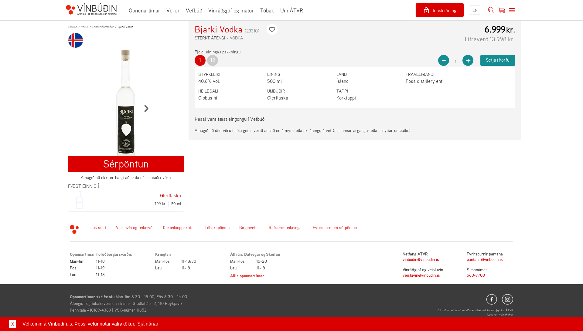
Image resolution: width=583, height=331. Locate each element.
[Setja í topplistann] (272, 29)
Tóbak (267, 10)
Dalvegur (252, 254)
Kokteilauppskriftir (179, 227)
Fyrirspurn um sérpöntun (335, 227)
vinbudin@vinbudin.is (421, 259)
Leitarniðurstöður (103, 27)
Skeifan (273, 254)
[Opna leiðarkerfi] (512, 10)
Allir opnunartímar (247, 275)
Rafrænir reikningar (286, 227)
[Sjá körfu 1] (501, 10)
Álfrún (236, 254)
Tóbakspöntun (217, 227)
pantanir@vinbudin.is (485, 259)
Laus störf (97, 227)
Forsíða (72, 27)
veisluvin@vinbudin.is (421, 275)
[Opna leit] (491, 10)
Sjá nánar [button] (147, 323)
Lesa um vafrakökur (500, 314)
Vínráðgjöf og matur (231, 10)
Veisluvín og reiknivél (134, 227)
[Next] (146, 108)
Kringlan (163, 254)
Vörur (173, 10)
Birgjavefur (249, 227)
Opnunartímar (144, 10)
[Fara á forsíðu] (91, 10)
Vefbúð (194, 10)
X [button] (12, 324)
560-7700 (476, 275)
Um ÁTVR (291, 10)
